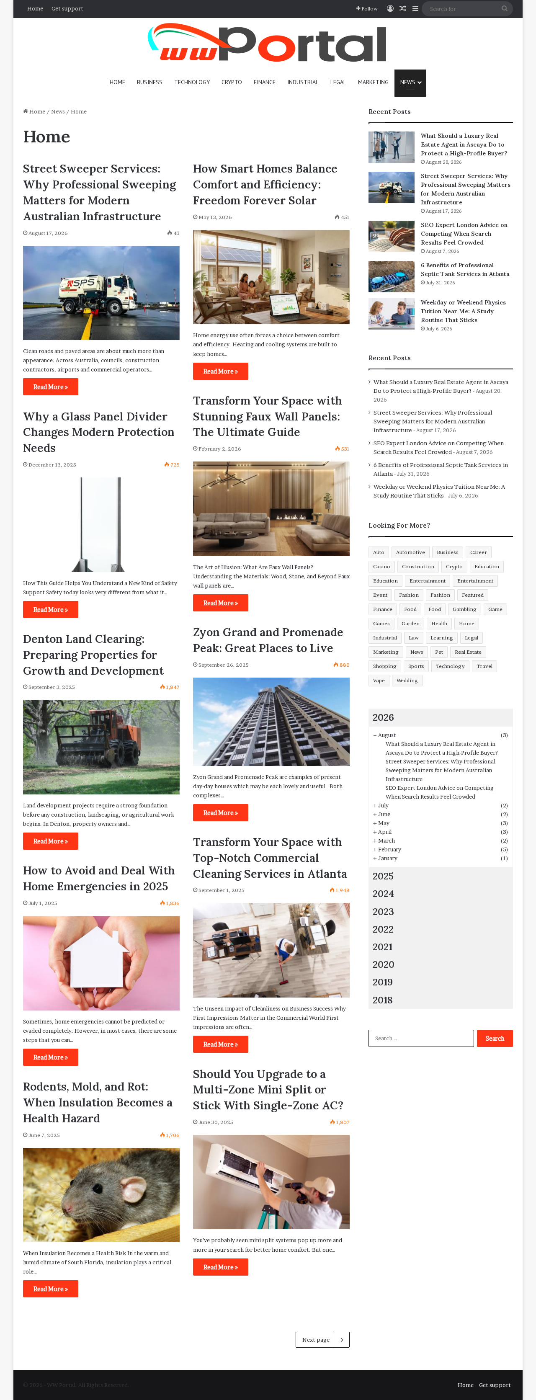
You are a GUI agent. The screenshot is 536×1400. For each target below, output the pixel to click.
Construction (418, 566)
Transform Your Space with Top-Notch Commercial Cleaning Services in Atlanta (270, 858)
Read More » (51, 386)
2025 (383, 876)
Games (381, 623)
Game (495, 609)
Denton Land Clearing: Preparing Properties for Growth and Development (93, 655)
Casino (381, 566)
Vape (379, 680)
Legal (338, 82)
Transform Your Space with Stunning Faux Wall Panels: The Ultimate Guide (267, 416)
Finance (265, 82)
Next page (316, 1339)
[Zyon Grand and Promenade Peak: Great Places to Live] (271, 722)
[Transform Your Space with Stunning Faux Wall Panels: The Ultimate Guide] (271, 509)
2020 (383, 964)
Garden (411, 623)
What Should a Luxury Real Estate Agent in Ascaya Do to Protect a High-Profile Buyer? (464, 144)
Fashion (409, 595)
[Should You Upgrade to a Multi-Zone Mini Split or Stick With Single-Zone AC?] (271, 1182)
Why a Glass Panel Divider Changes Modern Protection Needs (99, 432)
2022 (383, 929)
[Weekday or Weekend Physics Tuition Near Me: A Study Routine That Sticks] (391, 314)
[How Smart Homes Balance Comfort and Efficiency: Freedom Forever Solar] (271, 277)
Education (486, 566)
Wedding (407, 680)
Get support (67, 8)
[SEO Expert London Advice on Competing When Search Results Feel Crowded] (391, 236)
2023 (383, 911)
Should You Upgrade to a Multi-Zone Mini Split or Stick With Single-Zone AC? (268, 1090)
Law (414, 637)
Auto (378, 552)
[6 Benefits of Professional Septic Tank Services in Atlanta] (391, 276)
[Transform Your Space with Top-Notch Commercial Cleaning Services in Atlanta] (271, 950)
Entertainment (428, 581)
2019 (383, 982)
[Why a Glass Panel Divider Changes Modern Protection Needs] (101, 524)
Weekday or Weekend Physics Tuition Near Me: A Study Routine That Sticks (463, 311)
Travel (484, 666)
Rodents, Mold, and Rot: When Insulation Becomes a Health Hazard (98, 1102)
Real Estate (468, 652)
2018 (383, 1000)
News (407, 82)
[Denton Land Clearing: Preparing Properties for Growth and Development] (101, 747)
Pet (439, 652)
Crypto (232, 82)
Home (35, 8)
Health (439, 623)
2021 (382, 947)
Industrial (303, 82)
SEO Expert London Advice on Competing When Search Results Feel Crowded (464, 233)
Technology (192, 82)
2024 (383, 893)
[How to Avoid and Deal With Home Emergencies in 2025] (101, 963)
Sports (416, 666)
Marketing (373, 82)
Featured (473, 595)
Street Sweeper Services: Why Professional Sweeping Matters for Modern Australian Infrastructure (433, 421)
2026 (383, 717)
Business (149, 82)
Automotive (410, 552)
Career (478, 552)
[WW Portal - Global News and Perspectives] (268, 43)
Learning (441, 637)
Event (380, 595)
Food (410, 609)
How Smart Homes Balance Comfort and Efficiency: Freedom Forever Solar (265, 184)
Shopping (385, 666)
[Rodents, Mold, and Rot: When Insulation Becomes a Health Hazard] (101, 1195)
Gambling (465, 609)
